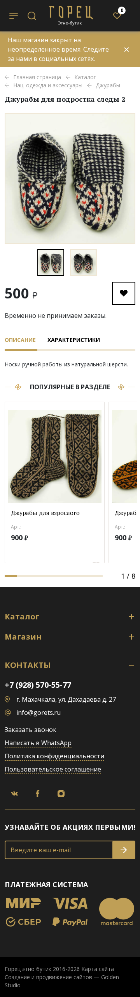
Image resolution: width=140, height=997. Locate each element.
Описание (20, 339)
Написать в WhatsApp (38, 743)
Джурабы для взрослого (45, 513)
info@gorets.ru (38, 712)
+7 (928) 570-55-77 (38, 685)
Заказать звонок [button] (30, 729)
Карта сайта (97, 969)
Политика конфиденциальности (54, 756)
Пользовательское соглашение (53, 769)
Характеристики (73, 339)
